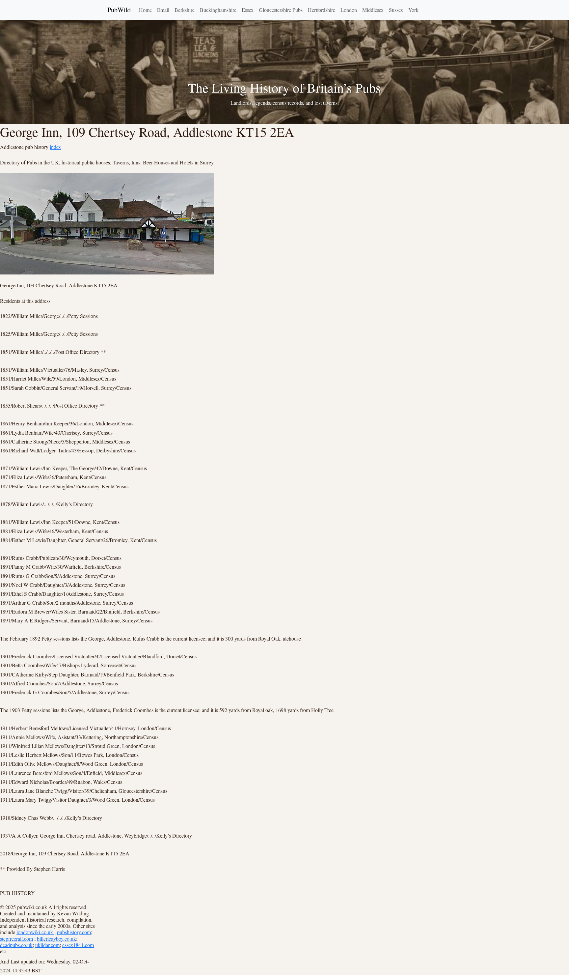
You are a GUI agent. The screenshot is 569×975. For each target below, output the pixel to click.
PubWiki (119, 9)
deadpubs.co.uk (16, 944)
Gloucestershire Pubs (281, 9)
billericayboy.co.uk (56, 938)
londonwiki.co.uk (35, 932)
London (348, 9)
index (55, 146)
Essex (248, 9)
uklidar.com (47, 944)
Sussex (396, 9)
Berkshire (185, 9)
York (413, 9)
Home (145, 9)
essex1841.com (78, 944)
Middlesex (373, 9)
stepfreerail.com (16, 938)
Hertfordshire (321, 9)
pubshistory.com (74, 932)
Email (163, 9)
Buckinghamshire (218, 9)
